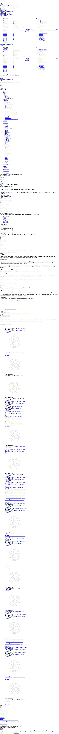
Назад (6, 95)
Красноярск (7, 141)
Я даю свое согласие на (15, 313)
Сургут (6, 156)
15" (13, 32)
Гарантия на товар (4, 712)
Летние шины (5, 26)
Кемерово (7, 139)
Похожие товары (3, 703)
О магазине (2, 716)
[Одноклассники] (2, 186)
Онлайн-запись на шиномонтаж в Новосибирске (6, 15)
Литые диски (15, 26)
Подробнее (7, 332)
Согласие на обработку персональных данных (9, 721)
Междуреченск (8, 146)
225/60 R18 (5, 40)
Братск (6, 134)
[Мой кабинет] (1, 73)
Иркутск (6, 137)
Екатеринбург (8, 136)
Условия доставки (3, 711)
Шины (1, 707)
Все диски (9, 196)
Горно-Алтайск (8, 135)
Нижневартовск (8, 147)
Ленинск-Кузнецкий (9, 143)
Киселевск (7, 140)
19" (13, 36)
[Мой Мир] (4, 186)
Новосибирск (7, 149)
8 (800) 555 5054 (3, 10)
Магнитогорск (8, 144)
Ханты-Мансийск (8, 160)
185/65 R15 (5, 32)
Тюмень (6, 159)
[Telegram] (12, 186)
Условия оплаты (3, 710)
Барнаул (6, 130)
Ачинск (6, 129)
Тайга (6, 157)
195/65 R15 (5, 36)
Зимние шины (6, 25)
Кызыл (6, 142)
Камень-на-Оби (8, 138)
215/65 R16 (5, 34)
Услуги (6, 96)
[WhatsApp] (9, 186)
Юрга (6, 162)
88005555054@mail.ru (6, 175)
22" (13, 39)
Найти (2, 729)
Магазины (2, 718)
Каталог (2, 706)
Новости (2, 717)
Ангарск (6, 127)
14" (13, 59)
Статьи (1, 719)
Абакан (6, 126)
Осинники (7, 151)
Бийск (6, 133)
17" (13, 34)
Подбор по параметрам (5, 21)
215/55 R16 (5, 38)
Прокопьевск (7, 152)
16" (13, 33)
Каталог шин (5, 19)
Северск (6, 153)
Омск (6, 150)
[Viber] (7, 186)
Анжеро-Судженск (8, 128)
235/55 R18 (5, 42)
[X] (6, 186)
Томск (6, 158)
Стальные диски (16, 27)
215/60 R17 (5, 39)
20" (13, 37)
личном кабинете (3, 193)
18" (13, 35)
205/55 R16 (5, 37)
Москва (1, 243)
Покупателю (2, 709)
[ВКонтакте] (1, 186)
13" (13, 29)
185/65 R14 (5, 59)
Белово (6, 131)
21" (13, 38)
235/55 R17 (5, 41)
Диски (1, 708)
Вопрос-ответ (3, 713)
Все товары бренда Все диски (6, 704)
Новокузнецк (7, 148)
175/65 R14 (5, 29)
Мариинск (7, 145)
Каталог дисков (16, 22)
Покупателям (7, 102)
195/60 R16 (5, 33)
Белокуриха (7, 132)
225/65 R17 (5, 35)
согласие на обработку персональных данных (20, 313)
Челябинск (7, 161)
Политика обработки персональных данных (9, 720)
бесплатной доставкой (5, 13)
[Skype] (11, 186)
